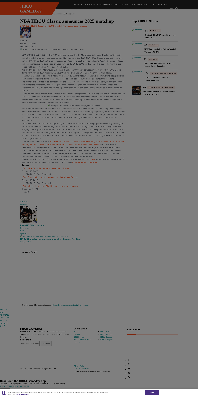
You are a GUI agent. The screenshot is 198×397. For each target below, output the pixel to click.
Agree (152, 393)
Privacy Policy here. (23, 394)
